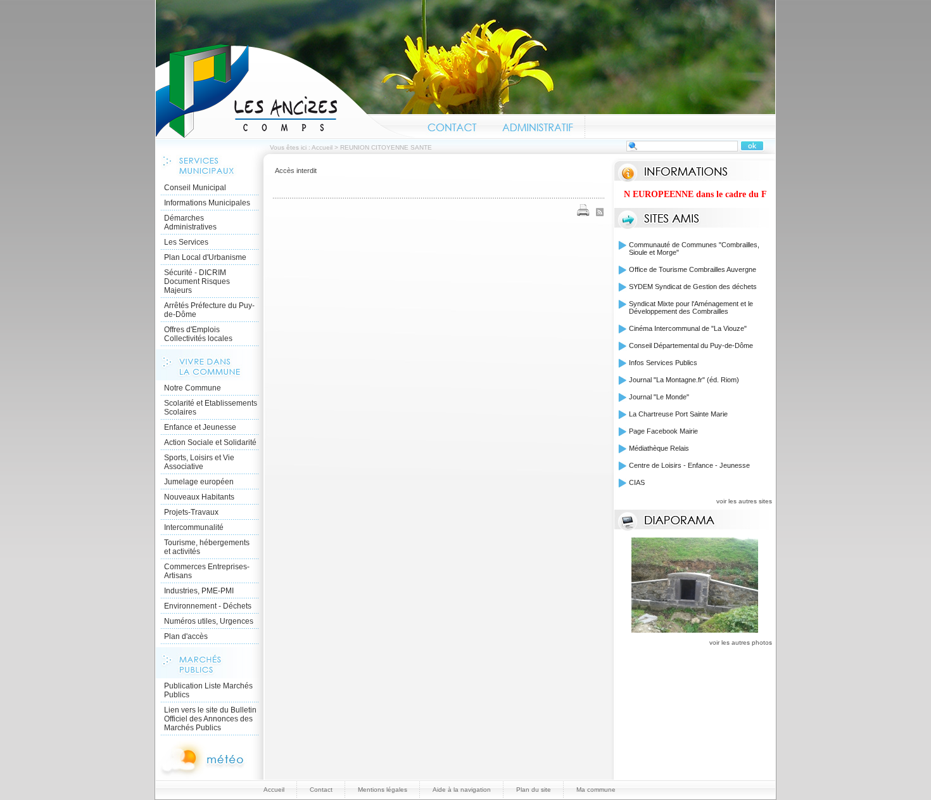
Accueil (285, 91)
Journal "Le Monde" (659, 397)
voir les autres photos (740, 642)
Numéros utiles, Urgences (208, 621)
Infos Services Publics (663, 362)
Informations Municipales (207, 202)
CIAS (637, 482)
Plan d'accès (186, 636)
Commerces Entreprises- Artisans (207, 571)
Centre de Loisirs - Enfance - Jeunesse (689, 465)
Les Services (186, 242)
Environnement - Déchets (207, 606)
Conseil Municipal (195, 187)
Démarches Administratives (190, 222)
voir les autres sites (744, 501)
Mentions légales (382, 789)
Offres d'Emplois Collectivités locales (198, 334)
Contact (452, 125)
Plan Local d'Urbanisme (205, 257)
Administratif (537, 125)
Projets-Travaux (191, 512)
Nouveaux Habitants (199, 497)
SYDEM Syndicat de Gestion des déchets (693, 286)
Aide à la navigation (462, 789)
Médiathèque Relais (659, 448)
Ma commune (596, 789)
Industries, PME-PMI (199, 590)
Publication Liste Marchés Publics (208, 690)
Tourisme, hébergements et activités (207, 547)
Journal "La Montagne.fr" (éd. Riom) (684, 380)
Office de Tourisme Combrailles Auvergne (692, 269)
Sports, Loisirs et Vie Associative (199, 462)
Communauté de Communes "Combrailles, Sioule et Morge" (694, 248)
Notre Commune (192, 388)
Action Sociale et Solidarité (210, 442)
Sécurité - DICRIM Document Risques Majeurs (197, 281)
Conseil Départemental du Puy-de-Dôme (691, 345)
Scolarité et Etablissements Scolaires (210, 407)
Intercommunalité (194, 527)
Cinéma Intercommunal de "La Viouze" (688, 328)
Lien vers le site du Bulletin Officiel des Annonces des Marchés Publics (210, 719)
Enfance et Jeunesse (200, 427)
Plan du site (533, 789)
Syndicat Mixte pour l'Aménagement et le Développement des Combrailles (691, 307)
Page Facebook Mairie (663, 431)
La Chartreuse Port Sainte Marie (678, 414)
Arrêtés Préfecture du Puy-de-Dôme (209, 310)
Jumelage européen (199, 481)
